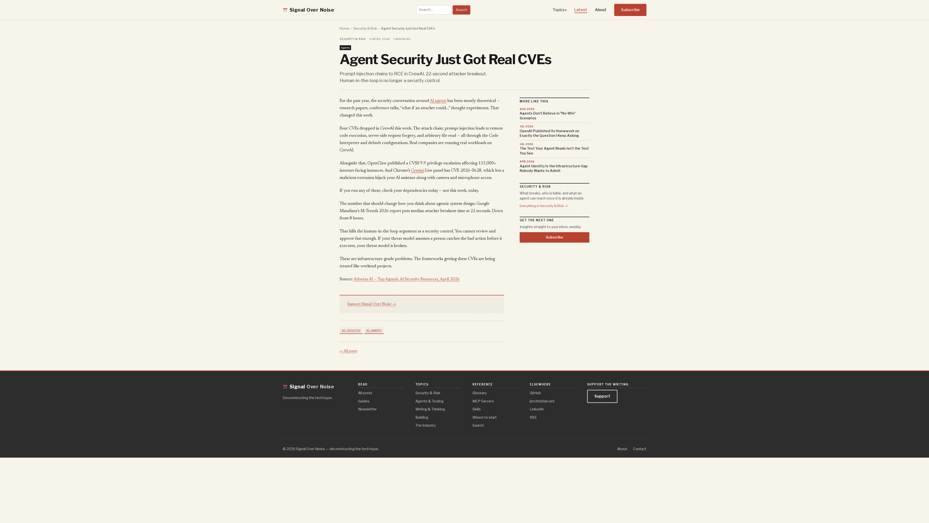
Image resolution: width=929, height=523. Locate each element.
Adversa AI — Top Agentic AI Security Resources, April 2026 (407, 279)
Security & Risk (365, 28)
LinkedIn (537, 409)
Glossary (479, 393)
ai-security (351, 330)
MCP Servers (483, 401)
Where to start (484, 417)
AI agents (438, 101)
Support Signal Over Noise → (371, 304)
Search (461, 10)
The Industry (425, 425)
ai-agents (374, 330)
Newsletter (367, 409)
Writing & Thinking (430, 409)
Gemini (417, 171)
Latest (580, 10)
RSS (533, 417)
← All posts (348, 351)
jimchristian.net (542, 401)
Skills (476, 409)
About (601, 10)
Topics (559, 10)
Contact (639, 449)
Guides (363, 401)
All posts (365, 393)
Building (421, 417)
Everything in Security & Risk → (544, 206)
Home (344, 28)
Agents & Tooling (429, 401)
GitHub (535, 393)
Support (602, 396)
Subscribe (630, 10)
